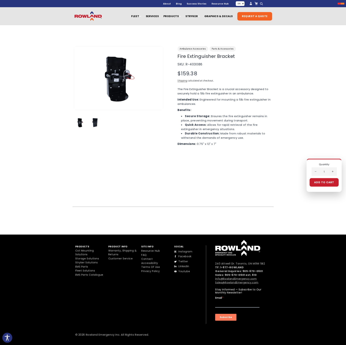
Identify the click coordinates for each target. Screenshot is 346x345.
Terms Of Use (150, 267)
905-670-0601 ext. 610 (241, 275)
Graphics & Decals (218, 16)
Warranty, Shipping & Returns (122, 252)
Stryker (191, 16)
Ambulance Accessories (193, 48)
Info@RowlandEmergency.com (236, 279)
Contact (147, 259)
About (167, 3)
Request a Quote (255, 16)
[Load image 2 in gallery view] (95, 122)
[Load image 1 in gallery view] (80, 122)
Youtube (184, 271)
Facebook (185, 256)
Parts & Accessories (223, 48)
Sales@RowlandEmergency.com (236, 282)
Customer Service (120, 258)
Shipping (182, 80)
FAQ (144, 255)
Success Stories (197, 3)
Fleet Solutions (85, 270)
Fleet (135, 16)
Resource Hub (220, 3)
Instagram (185, 251)
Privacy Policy (150, 271)
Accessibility (149, 263)
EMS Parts (81, 266)
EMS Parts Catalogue (89, 275)
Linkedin (183, 266)
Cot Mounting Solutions (84, 252)
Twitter (183, 261)
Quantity (324, 164)
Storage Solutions (87, 258)
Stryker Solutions (86, 262)
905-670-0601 (253, 271)
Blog (179, 3)
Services (152, 16)
